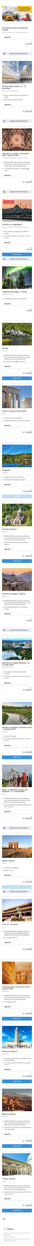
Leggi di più (7, 37)
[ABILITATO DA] (8, 1230)
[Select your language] (4, 1219)
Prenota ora (17, 254)
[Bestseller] (17, 221)
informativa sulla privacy (9, 1236)
